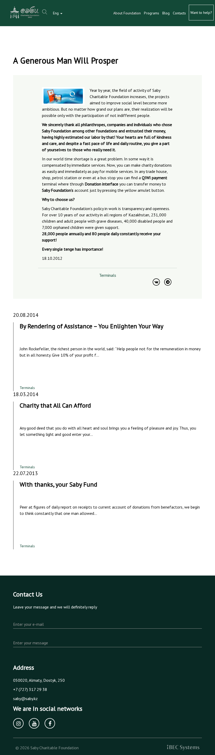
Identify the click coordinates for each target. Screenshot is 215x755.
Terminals (107, 275)
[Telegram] (167, 282)
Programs (151, 13)
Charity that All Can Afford (55, 405)
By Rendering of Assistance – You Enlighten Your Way (91, 326)
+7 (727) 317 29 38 (30, 689)
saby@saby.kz (25, 698)
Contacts (179, 13)
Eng (56, 13)
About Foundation (127, 13)
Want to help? (201, 12)
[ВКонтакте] (156, 282)
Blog (166, 13)
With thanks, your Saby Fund (58, 484)
